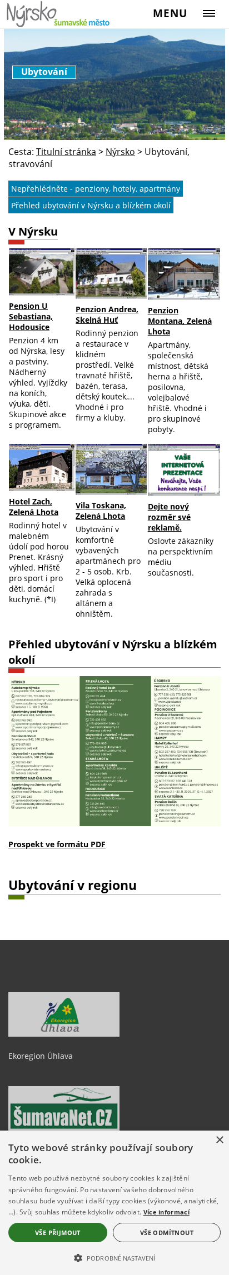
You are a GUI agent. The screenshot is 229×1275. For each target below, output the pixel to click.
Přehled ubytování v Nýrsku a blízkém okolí (91, 205)
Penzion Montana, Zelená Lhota (180, 321)
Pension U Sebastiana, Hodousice (31, 316)
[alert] (114, 1203)
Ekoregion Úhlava (40, 1056)
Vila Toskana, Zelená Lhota (101, 510)
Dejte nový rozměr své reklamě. (169, 517)
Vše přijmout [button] (58, 1232)
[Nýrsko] (59, 13)
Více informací (166, 1212)
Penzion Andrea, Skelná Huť (107, 314)
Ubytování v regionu (72, 885)
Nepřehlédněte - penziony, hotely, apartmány (95, 188)
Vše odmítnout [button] (166, 1232)
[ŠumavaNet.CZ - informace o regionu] (64, 1128)
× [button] (219, 1140)
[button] (114, 1257)
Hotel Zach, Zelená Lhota (33, 506)
